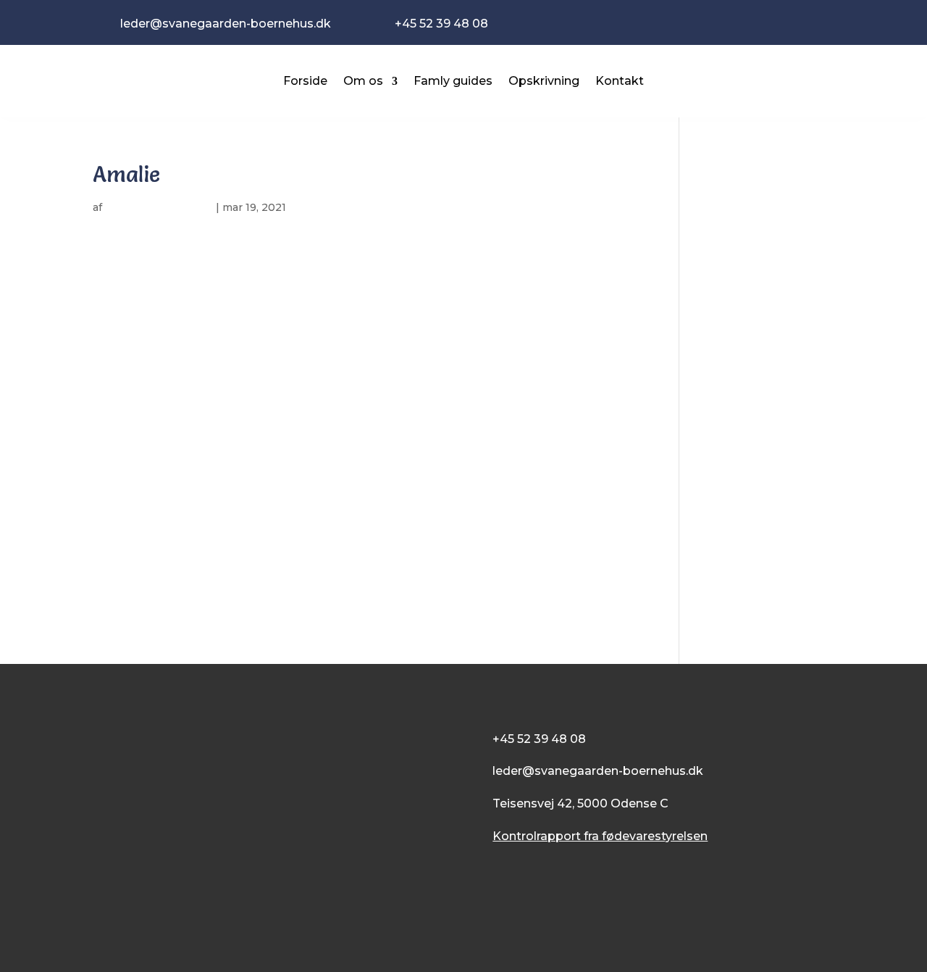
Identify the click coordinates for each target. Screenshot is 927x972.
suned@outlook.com (159, 207)
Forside (305, 81)
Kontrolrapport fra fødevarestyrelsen (600, 836)
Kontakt (619, 81)
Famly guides (453, 81)
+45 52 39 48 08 (539, 739)
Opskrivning (543, 81)
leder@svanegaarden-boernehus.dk (597, 771)
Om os (363, 81)
